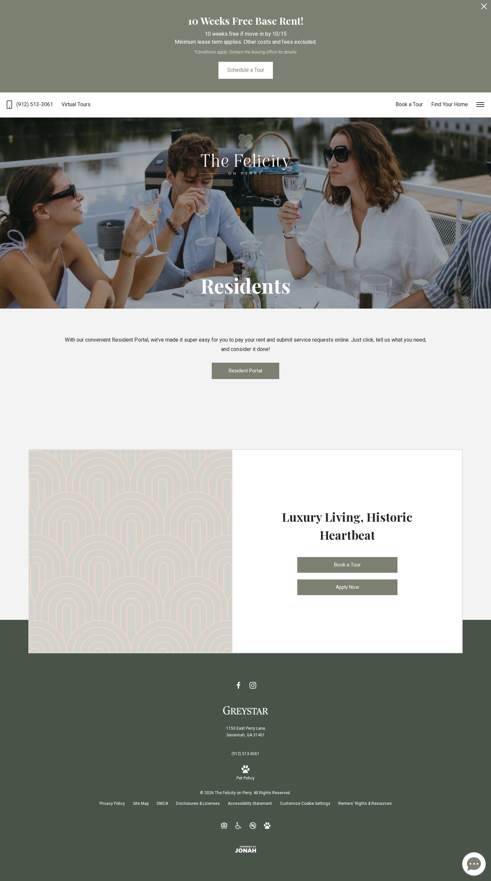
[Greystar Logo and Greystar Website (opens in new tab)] (245, 710)
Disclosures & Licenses (198, 803)
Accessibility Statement (250, 803)
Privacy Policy (112, 803)
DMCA (162, 803)
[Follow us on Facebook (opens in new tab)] (238, 685)
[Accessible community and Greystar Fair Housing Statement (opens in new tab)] (238, 825)
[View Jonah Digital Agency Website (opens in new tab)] (245, 849)
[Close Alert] (484, 8)
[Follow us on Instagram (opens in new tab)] (253, 685)
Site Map (141, 803)
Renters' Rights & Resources (365, 803)
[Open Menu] (480, 104)
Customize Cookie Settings (305, 803)
